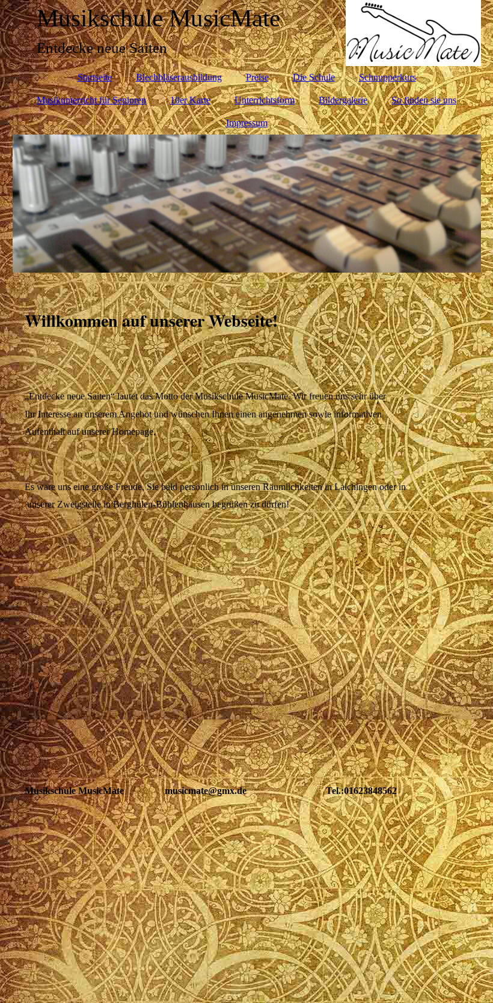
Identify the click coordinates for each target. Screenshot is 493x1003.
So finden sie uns (423, 100)
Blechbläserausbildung (179, 77)
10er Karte (190, 100)
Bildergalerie (343, 100)
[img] (247, 204)
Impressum (247, 123)
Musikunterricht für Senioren (91, 100)
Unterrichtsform (264, 100)
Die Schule (314, 77)
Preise (257, 77)
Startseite (95, 77)
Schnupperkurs (387, 77)
